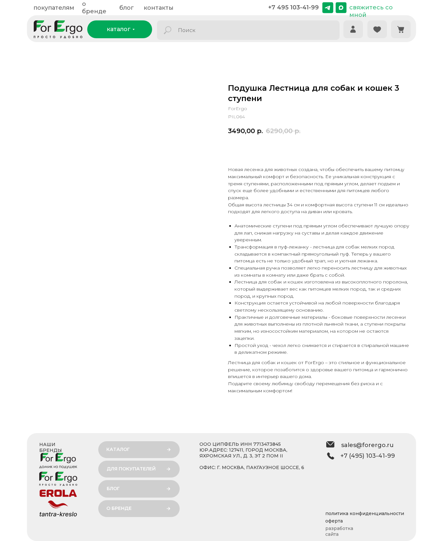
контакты (159, 7)
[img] (327, 7)
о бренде (94, 7)
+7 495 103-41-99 (293, 7)
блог (126, 7)
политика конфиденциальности (364, 513)
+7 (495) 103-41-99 (368, 455)
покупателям (53, 7)
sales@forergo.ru (367, 445)
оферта (334, 521)
